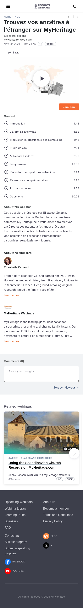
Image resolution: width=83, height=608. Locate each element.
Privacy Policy (53, 521)
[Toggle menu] (8, 6)
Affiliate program (16, 542)
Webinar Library (15, 508)
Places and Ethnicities (36, 458)
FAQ (8, 527)
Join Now (69, 106)
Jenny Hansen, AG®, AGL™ (24, 475)
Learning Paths (15, 515)
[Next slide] (74, 453)
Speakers (11, 521)
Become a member (56, 508)
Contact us (12, 535)
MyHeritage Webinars (57, 475)
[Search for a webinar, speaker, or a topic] (74, 6)
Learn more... (12, 295)
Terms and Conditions (58, 515)
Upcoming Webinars (19, 502)
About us (49, 502)
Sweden (13, 458)
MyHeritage (12, 17)
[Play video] (41, 78)
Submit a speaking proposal (17, 551)
